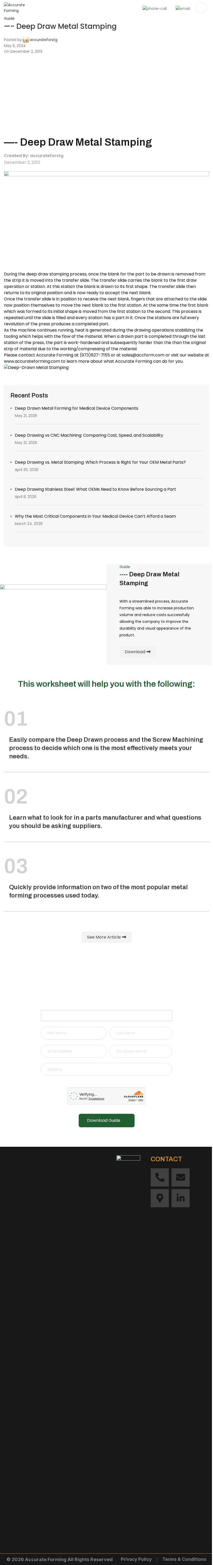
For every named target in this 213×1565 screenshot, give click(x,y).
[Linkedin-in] (180, 1198)
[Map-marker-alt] (160, 1198)
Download (135, 652)
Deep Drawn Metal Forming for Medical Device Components (76, 408)
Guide (9, 18)
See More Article (104, 937)
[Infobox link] (106, 8)
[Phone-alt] (160, 1177)
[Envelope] (180, 1177)
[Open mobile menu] (201, 8)
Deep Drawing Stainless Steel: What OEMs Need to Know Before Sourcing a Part (95, 489)
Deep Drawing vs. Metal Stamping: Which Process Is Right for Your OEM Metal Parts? (100, 462)
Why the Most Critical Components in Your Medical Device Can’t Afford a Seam (95, 516)
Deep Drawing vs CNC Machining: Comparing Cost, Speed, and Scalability (89, 435)
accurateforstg (43, 39)
